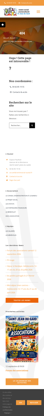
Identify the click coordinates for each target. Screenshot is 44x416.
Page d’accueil (14, 180)
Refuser (34, 403)
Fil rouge (10, 260)
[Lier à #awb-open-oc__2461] (2, 24)
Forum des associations (17, 370)
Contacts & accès (15, 176)
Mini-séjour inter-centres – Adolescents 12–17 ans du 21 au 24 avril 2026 (22, 289)
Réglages (7, 413)
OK (20, 403)
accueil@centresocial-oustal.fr (20, 172)
